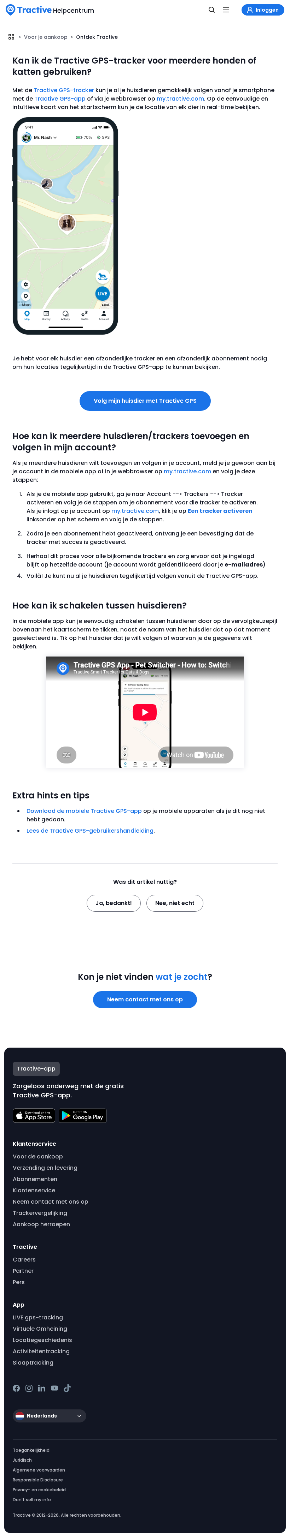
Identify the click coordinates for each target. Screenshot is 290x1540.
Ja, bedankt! (113, 903)
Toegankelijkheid (31, 1450)
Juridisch (22, 1460)
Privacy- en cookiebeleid (39, 1490)
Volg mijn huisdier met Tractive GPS (145, 401)
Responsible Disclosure (38, 1480)
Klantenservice (34, 1190)
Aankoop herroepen (41, 1224)
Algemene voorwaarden (39, 1470)
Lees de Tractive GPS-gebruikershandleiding (90, 831)
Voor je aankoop (46, 37)
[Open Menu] (226, 10)
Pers (19, 1282)
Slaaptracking (33, 1363)
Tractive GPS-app (60, 99)
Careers (24, 1260)
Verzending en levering (45, 1168)
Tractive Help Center (11, 36)
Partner (23, 1271)
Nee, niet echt (175, 903)
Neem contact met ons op (145, 999)
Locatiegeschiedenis (42, 1340)
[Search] (212, 10)
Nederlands (42, 1416)
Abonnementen (35, 1179)
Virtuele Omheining (40, 1329)
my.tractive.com (180, 99)
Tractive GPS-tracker (64, 90)
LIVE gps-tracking (38, 1317)
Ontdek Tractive (97, 37)
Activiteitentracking (41, 1351)
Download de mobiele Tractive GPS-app (84, 811)
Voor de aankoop (38, 1156)
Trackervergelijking (40, 1213)
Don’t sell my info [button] (32, 1500)
